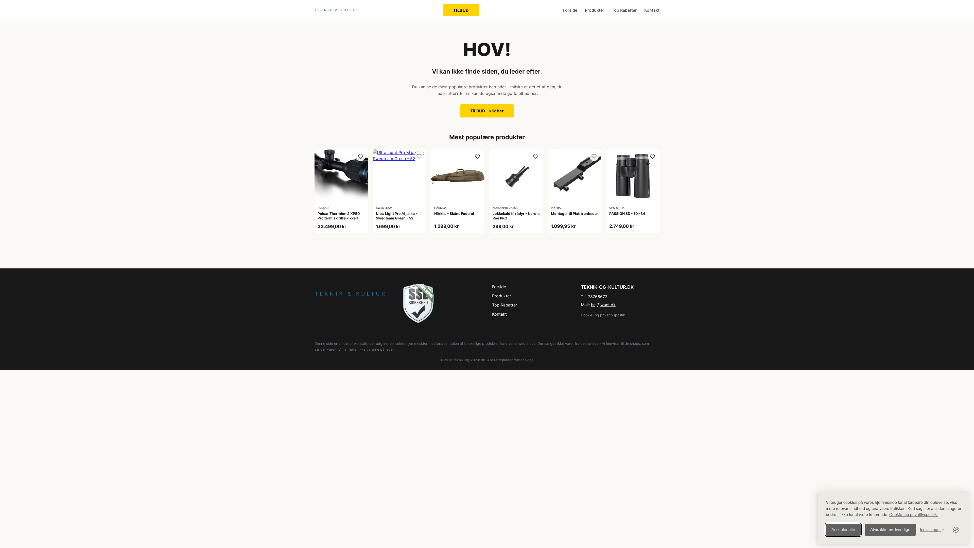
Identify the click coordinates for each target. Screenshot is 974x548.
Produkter (594, 10)
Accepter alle (843, 529)
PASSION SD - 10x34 (627, 213)
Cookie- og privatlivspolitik (603, 315)
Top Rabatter (624, 10)
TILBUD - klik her (487, 110)
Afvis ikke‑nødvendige (890, 529)
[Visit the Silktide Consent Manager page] (956, 530)
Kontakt (651, 10)
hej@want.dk (603, 304)
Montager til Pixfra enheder (574, 213)
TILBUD (461, 10)
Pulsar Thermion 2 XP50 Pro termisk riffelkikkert (339, 215)
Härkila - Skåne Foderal (454, 213)
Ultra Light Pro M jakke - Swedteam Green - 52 (396, 215)
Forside (570, 10)
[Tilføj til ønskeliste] (360, 156)
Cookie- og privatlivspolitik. (913, 514)
